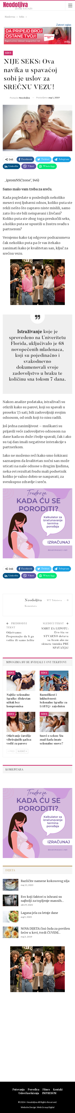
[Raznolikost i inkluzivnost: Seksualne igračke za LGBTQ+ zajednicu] (54, 681)
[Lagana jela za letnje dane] (10, 916)
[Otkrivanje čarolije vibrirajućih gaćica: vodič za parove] (21, 722)
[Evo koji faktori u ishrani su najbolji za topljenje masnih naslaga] (10, 900)
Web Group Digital (45, 1107)
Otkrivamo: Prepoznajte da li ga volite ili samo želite (20, 636)
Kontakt (58, 1089)
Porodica (33, 1089)
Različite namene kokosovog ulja (45, 881)
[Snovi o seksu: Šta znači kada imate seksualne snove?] (54, 722)
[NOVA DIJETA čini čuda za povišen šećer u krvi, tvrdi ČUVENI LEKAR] (10, 932)
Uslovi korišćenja (29, 1093)
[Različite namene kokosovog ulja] (10, 885)
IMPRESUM (49, 1093)
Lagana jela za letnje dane (39, 913)
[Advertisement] (37, 1037)
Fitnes (46, 1089)
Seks (8, 53)
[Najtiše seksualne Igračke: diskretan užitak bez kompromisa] (21, 681)
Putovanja (18, 1089)
